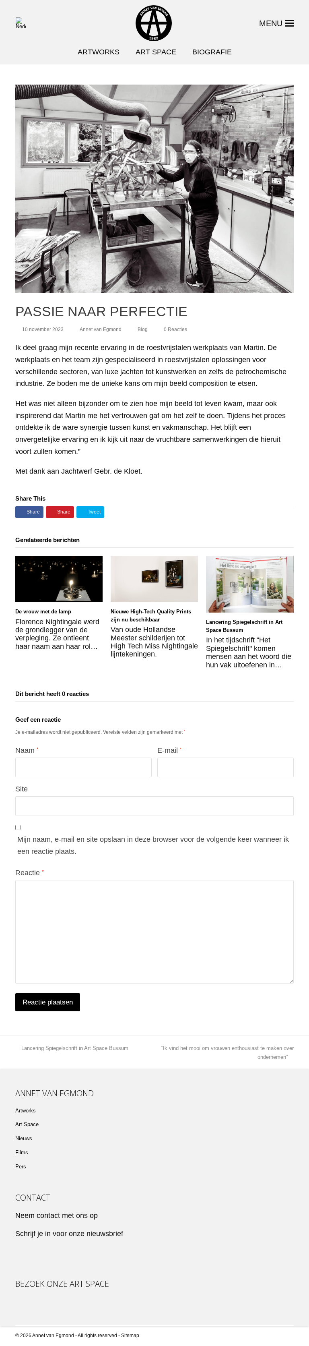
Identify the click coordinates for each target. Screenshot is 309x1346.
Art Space (27, 1125)
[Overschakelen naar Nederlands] (21, 23)
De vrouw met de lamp (43, 612)
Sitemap (130, 1335)
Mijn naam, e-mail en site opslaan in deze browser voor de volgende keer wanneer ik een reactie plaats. (153, 845)
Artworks (25, 1111)
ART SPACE (156, 52)
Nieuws (23, 1138)
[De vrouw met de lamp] (59, 579)
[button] (276, 23)
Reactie (29, 873)
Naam (27, 750)
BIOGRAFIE (212, 52)
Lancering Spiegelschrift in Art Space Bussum (74, 1048)
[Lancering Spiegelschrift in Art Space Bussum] (249, 584)
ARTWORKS (98, 52)
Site (21, 789)
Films (21, 1153)
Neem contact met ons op (56, 1215)
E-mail (169, 750)
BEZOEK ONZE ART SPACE (62, 1284)
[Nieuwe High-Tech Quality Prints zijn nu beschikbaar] (154, 579)
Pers (20, 1167)
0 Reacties (175, 329)
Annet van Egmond (101, 329)
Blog (143, 329)
